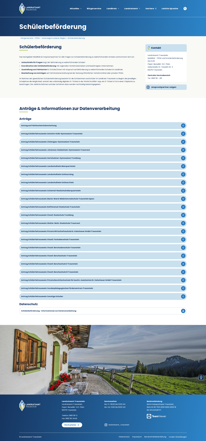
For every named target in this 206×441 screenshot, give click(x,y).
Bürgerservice (94, 8)
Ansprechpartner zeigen (163, 87)
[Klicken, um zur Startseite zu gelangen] (29, 8)
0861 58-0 (73, 415)
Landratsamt (131, 8)
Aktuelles (74, 8)
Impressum (137, 437)
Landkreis (112, 8)
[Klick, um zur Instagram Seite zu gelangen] (106, 424)
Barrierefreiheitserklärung (155, 437)
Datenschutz (124, 437)
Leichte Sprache (170, 8)
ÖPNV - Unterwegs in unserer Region (50, 38)
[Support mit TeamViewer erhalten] (156, 415)
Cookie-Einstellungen (178, 437)
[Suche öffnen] (185, 8)
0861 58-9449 (71, 418)
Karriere (150, 8)
